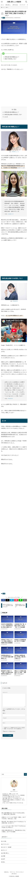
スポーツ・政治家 (7, 847)
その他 (4, 841)
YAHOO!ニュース (15, 151)
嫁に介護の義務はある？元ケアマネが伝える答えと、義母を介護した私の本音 (13, 813)
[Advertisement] (14, 88)
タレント (5, 850)
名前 (4, 713)
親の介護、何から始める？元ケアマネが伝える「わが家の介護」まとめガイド (14, 822)
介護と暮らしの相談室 (14, 2)
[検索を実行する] (25, 774)
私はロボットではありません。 (10, 731)
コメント (5, 692)
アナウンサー (6, 844)
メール (4, 718)
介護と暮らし (6, 853)
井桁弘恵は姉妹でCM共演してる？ (13, 114)
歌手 (4, 859)
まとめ (6, 116)
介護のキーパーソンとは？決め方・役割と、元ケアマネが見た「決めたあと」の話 (14, 818)
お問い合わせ (14, 873)
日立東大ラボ (10, 214)
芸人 (4, 862)
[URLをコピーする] (25, 600)
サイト (4, 722)
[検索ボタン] (26, 2)
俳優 (3, 17)
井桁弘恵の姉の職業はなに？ (11, 112)
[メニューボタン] (2, 2)
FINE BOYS (15, 301)
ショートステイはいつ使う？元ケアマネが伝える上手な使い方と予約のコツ (14, 826)
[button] (3, 600)
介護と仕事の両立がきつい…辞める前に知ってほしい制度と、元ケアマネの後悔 (14, 831)
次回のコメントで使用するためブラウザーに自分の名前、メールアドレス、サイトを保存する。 (14, 728)
